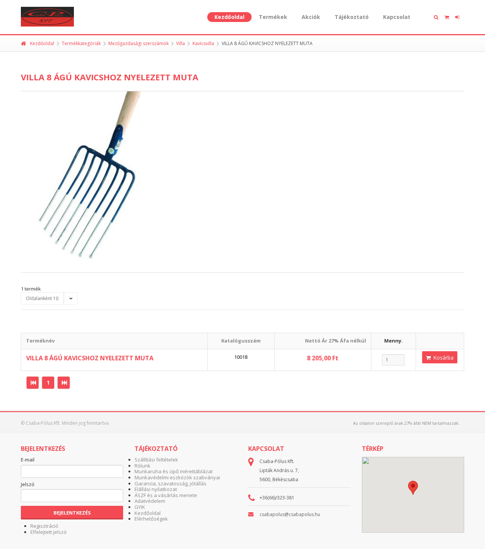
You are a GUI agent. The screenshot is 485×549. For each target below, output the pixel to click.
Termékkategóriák (81, 43)
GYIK (140, 507)
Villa (180, 43)
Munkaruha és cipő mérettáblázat (174, 471)
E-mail (27, 460)
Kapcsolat (396, 16)
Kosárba (443, 357)
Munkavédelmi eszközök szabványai (177, 477)
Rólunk (142, 465)
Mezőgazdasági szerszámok (138, 43)
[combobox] (49, 298)
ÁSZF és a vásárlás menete (166, 495)
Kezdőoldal (229, 16)
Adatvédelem (150, 500)
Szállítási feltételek (156, 459)
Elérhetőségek (151, 518)
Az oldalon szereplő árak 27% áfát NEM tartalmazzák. (406, 423)
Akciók (311, 16)
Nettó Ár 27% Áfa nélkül (335, 340)
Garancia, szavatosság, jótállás (171, 483)
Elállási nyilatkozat (156, 489)
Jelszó (27, 485)
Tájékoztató (352, 16)
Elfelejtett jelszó (48, 532)
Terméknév (40, 340)
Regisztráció (44, 525)
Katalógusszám (241, 340)
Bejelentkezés (72, 512)
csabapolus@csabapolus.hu (290, 514)
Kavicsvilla (203, 43)
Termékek (273, 16)
